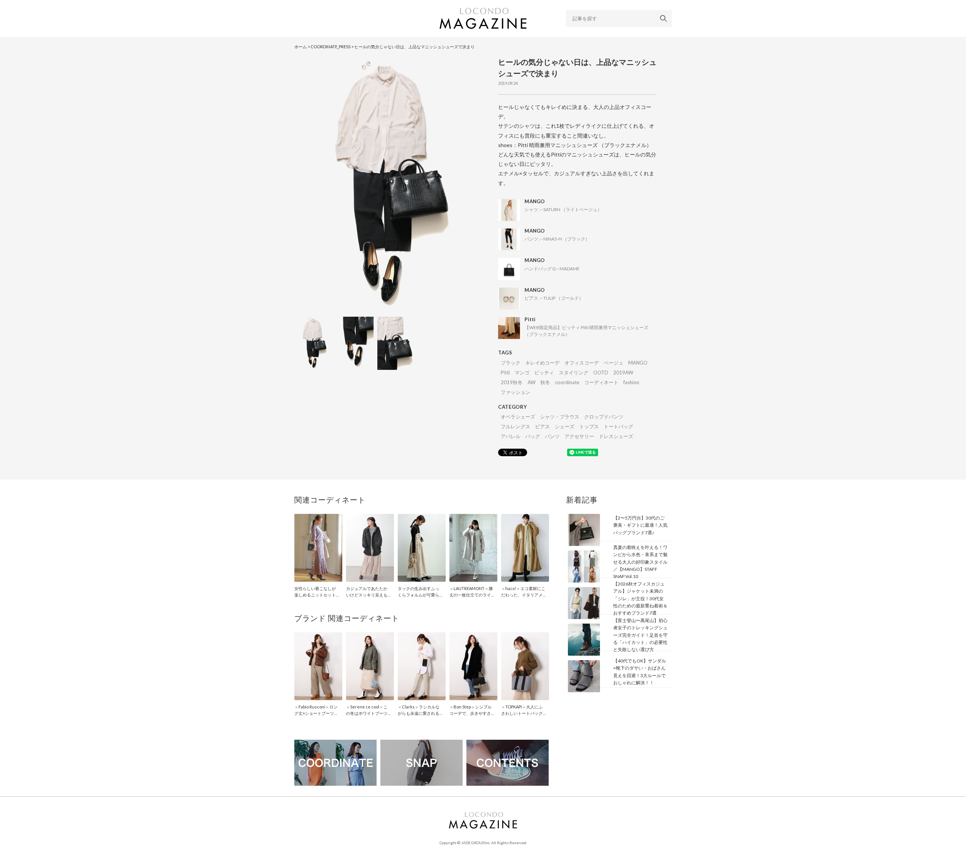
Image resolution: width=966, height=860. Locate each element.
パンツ (552, 436)
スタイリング (573, 372)
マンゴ (522, 372)
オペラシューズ (518, 417)
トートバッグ (618, 426)
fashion (631, 382)
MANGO (638, 363)
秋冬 (545, 382)
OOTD (600, 372)
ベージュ (613, 363)
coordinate (567, 382)
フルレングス (515, 426)
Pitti (505, 372)
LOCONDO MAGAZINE (483, 18)
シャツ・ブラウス (559, 417)
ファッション (515, 392)
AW (531, 382)
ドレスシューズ (616, 436)
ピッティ (544, 372)
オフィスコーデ (582, 363)
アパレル (510, 436)
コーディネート (601, 382)
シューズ (564, 426)
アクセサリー (579, 436)
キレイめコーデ (542, 363)
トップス (589, 426)
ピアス (542, 426)
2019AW (623, 372)
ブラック (510, 363)
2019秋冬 (512, 382)
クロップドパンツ (603, 417)
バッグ (532, 436)
